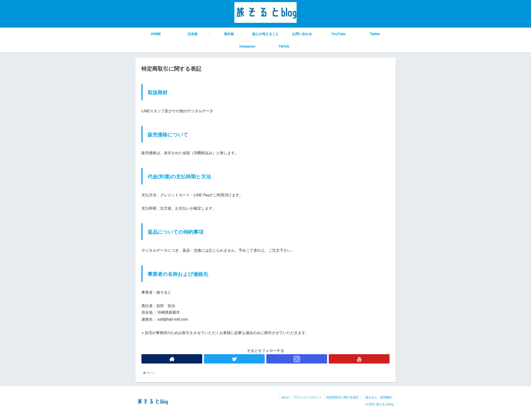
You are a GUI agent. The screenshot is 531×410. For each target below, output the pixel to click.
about (285, 397)
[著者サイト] (171, 359)
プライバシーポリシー (307, 397)
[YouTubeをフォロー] (359, 359)
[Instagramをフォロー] (296, 359)
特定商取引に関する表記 (342, 397)
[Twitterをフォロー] (234, 359)
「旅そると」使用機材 (377, 397)
